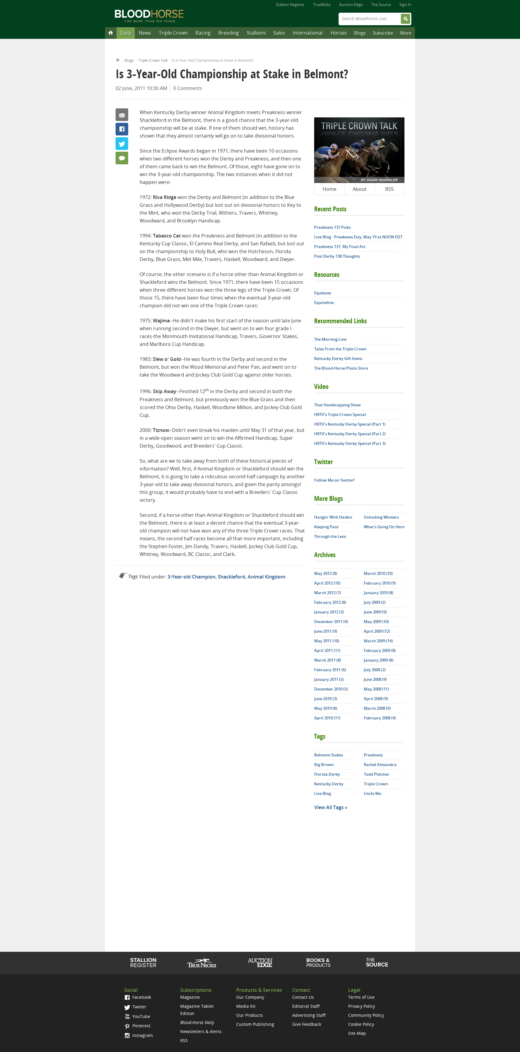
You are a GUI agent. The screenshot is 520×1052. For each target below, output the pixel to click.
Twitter (122, 143)
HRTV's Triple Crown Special (340, 414)
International (308, 32)
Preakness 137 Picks (332, 227)
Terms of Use (361, 997)
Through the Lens (330, 536)
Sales (279, 32)
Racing (203, 32)
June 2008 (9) (375, 679)
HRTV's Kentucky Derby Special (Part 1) (349, 424)
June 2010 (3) (325, 698)
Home (118, 59)
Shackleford (231, 576)
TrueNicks (322, 4)
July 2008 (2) (374, 669)
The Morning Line (330, 339)
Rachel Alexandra (380, 764)
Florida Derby (327, 774)
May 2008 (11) (376, 689)
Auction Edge (351, 4)
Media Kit (245, 1006)
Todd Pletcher (376, 774)
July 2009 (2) (374, 602)
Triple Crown (173, 32)
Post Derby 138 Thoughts (337, 256)
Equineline (324, 302)
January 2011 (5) (329, 679)
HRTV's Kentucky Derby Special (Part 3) (349, 443)
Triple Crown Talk (153, 60)
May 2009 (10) (376, 621)
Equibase (322, 293)
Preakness (373, 755)
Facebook (122, 129)
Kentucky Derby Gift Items (338, 358)
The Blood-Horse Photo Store (341, 368)
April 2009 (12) (377, 631)
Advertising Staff (309, 1015)
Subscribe (383, 33)
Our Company (250, 997)
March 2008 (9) (377, 708)
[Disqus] (210, 668)
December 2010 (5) (331, 689)
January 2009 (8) (378, 660)
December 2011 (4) (331, 621)
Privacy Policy (361, 1006)
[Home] (110, 32)
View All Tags (329, 807)
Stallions (256, 32)
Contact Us (303, 997)
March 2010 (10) (378, 573)
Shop (318, 962)
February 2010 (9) (380, 583)
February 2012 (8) (330, 602)
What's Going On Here (384, 526)
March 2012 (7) (327, 592)
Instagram (142, 1035)
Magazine (190, 997)
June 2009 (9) (375, 612)
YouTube (140, 1016)
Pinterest (140, 1026)
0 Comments (187, 88)
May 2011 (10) (326, 641)
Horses (339, 32)
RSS (389, 189)
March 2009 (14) (378, 641)
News (145, 32)
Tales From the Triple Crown (340, 349)
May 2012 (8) (325, 573)
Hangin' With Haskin (333, 517)
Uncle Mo (372, 793)
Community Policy (366, 1015)
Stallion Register (290, 4)
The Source (381, 4)
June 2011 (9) (325, 631)
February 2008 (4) (380, 718)
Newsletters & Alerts (200, 1031)
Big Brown (324, 764)
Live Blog (322, 793)
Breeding (228, 32)
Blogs (360, 33)
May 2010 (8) (325, 708)
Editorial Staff (306, 1006)
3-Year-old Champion (191, 576)
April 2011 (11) (327, 650)
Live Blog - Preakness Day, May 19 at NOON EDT (358, 237)
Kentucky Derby (328, 784)
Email (122, 114)
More (405, 33)
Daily (125, 32)
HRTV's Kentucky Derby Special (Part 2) (349, 433)
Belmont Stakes (328, 755)
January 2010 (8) (378, 592)
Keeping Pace (326, 526)
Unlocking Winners (381, 517)
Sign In (405, 4)
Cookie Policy (361, 1024)
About (360, 189)
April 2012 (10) (327, 583)
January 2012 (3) (329, 612)
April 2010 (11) (327, 718)
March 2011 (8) (327, 660)
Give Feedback (306, 1024)
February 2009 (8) (380, 650)
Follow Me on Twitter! (334, 480)
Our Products (249, 1015)
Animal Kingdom (266, 576)
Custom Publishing (255, 1024)
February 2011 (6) (330, 669)
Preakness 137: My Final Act (339, 246)
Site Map (357, 1033)
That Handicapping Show (337, 405)
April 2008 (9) (376, 698)
